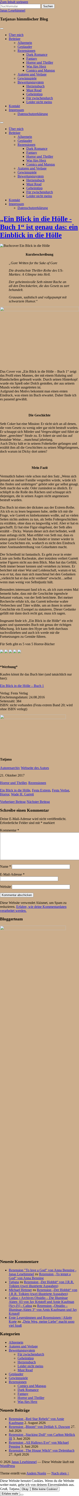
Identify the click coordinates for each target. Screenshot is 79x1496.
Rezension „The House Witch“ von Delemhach (41, 1450)
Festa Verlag (60, 790)
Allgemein (25, 43)
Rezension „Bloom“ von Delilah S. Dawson (39, 1427)
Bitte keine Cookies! (45, 1489)
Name (5, 866)
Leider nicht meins (39, 102)
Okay (25, 1489)
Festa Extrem (41, 790)
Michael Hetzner (20, 1290)
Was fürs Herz (36, 66)
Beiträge (14, 39)
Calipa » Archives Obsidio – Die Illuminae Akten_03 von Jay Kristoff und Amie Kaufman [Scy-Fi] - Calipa (41, 1302)
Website (5, 887)
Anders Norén (36, 1473)
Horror (4, 794)
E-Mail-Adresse (12, 874)
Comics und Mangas (40, 70)
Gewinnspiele (27, 78)
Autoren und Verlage (32, 74)
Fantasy (31, 58)
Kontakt (14, 106)
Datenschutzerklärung (33, 114)
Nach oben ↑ (60, 1473)
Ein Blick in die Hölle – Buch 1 (22, 686)
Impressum (16, 110)
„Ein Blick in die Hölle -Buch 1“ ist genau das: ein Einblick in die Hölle (39, 227)
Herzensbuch (35, 86)
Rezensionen (26, 50)
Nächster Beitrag (38, 802)
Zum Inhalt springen (14, 2)
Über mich (16, 35)
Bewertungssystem (31, 82)
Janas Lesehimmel (12, 10)
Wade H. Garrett (22, 794)
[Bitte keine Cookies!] (21, 1494)
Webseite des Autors (35, 768)
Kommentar (9, 830)
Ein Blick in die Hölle (15, 790)
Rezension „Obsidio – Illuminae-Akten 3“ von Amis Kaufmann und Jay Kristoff (43, 1309)
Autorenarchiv (10, 768)
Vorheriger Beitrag (13, 802)
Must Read (33, 90)
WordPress (7, 1466)
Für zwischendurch (39, 98)
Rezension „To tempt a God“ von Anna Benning (40, 1276)
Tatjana (14, 1282)
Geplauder (25, 47)
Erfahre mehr (10, 1493)
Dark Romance (36, 54)
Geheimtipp (34, 94)
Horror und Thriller (39, 62)
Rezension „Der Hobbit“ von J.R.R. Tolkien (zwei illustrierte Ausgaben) (41, 1284)
